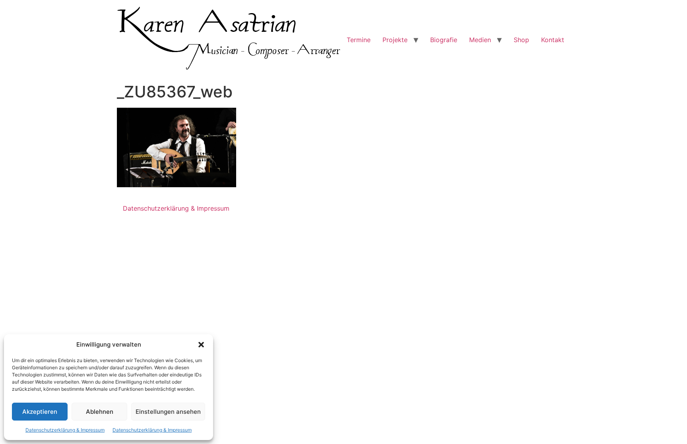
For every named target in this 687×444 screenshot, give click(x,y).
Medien (480, 40)
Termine (359, 40)
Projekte (395, 40)
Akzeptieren (39, 411)
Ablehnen (99, 411)
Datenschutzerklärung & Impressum (65, 430)
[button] (201, 345)
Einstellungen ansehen (168, 411)
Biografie (443, 40)
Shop (521, 40)
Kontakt (552, 40)
